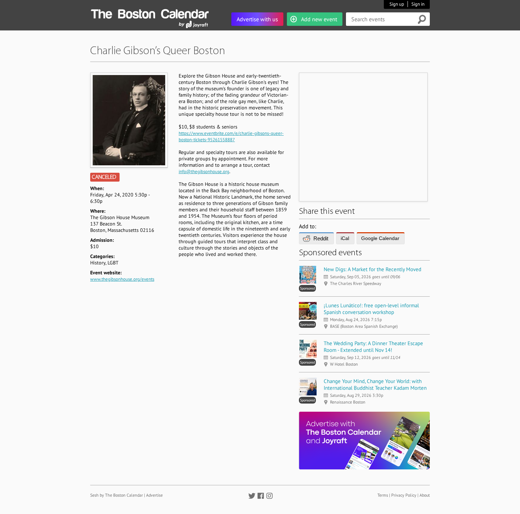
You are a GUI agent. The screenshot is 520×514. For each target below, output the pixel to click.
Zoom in (128, 120)
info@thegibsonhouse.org (204, 172)
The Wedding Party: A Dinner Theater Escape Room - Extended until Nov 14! (373, 346)
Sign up (396, 4)
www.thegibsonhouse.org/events (122, 279)
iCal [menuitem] (345, 238)
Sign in (417, 4)
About (425, 495)
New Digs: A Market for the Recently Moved (372, 269)
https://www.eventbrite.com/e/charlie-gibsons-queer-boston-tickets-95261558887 (231, 136)
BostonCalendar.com (149, 12)
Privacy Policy (403, 495)
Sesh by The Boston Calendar (116, 495)
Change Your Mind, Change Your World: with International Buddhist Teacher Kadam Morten (375, 384)
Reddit (320, 238)
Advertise (154, 495)
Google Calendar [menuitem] (380, 238)
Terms (382, 495)
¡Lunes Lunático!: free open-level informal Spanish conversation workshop (371, 308)
